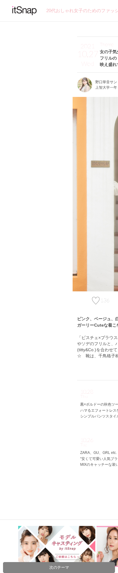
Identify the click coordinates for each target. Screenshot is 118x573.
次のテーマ (59, 567)
